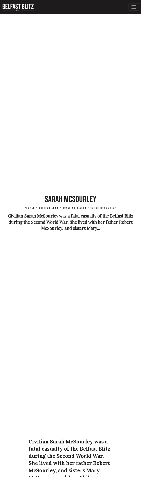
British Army (49, 208)
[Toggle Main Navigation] (134, 7)
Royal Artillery (75, 208)
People (30, 208)
